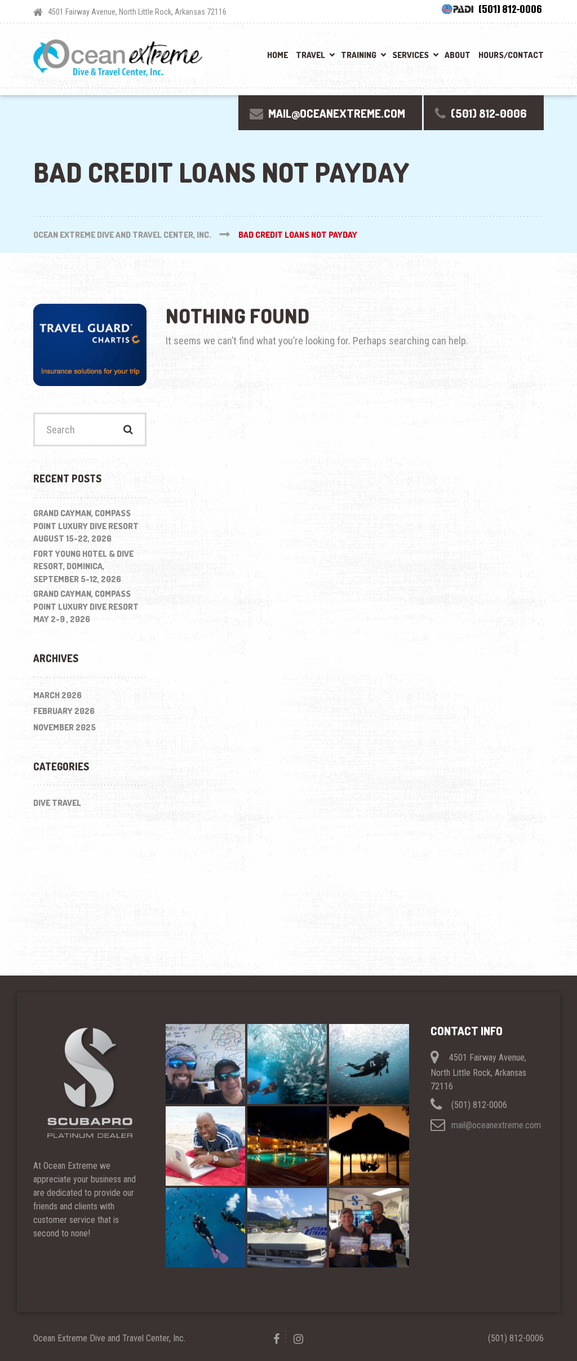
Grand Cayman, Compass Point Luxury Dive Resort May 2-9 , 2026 (86, 606)
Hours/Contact (511, 55)
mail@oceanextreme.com (496, 1125)
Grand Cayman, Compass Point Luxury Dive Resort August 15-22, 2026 (86, 526)
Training (358, 55)
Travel (310, 55)
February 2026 (64, 711)
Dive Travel (57, 802)
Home (277, 55)
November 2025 (64, 727)
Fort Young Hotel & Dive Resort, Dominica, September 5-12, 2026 (83, 566)
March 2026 (57, 695)
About (458, 55)
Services (410, 55)
